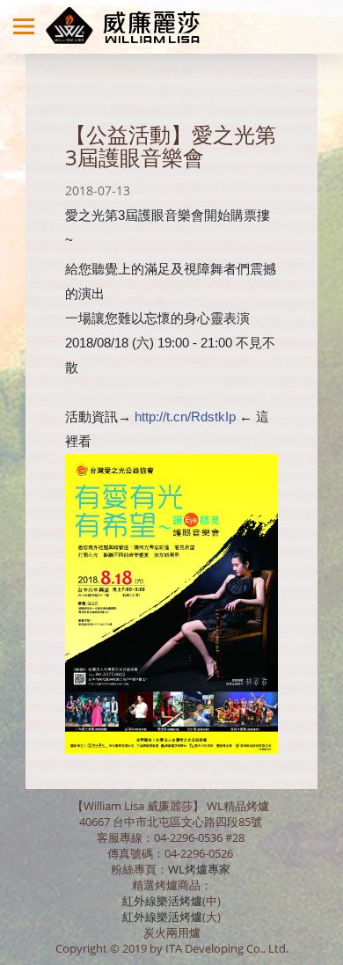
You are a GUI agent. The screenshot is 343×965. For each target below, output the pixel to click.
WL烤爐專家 (200, 869)
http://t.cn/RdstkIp (185, 416)
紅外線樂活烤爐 (162, 901)
